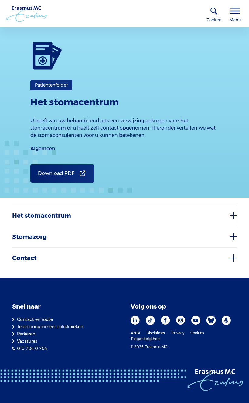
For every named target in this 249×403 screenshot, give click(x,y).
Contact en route (35, 319)
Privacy (178, 333)
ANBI (135, 333)
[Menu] (235, 11)
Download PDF (56, 173)
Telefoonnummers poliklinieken (50, 326)
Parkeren (26, 334)
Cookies (197, 333)
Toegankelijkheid (146, 338)
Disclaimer (155, 333)
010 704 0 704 (32, 348)
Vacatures (27, 341)
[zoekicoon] (214, 11)
